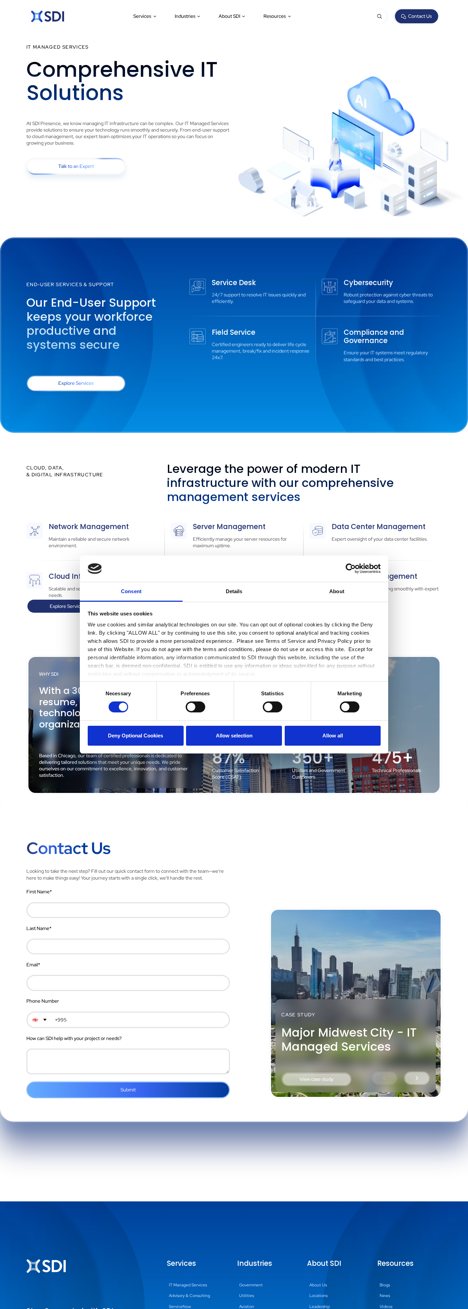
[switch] (195, 706)
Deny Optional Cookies (135, 735)
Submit (128, 1090)
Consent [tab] (131, 591)
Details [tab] (234, 591)
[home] (47, 16)
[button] (145, 16)
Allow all (332, 735)
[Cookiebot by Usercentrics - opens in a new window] (351, 568)
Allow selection (234, 735)
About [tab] (336, 591)
